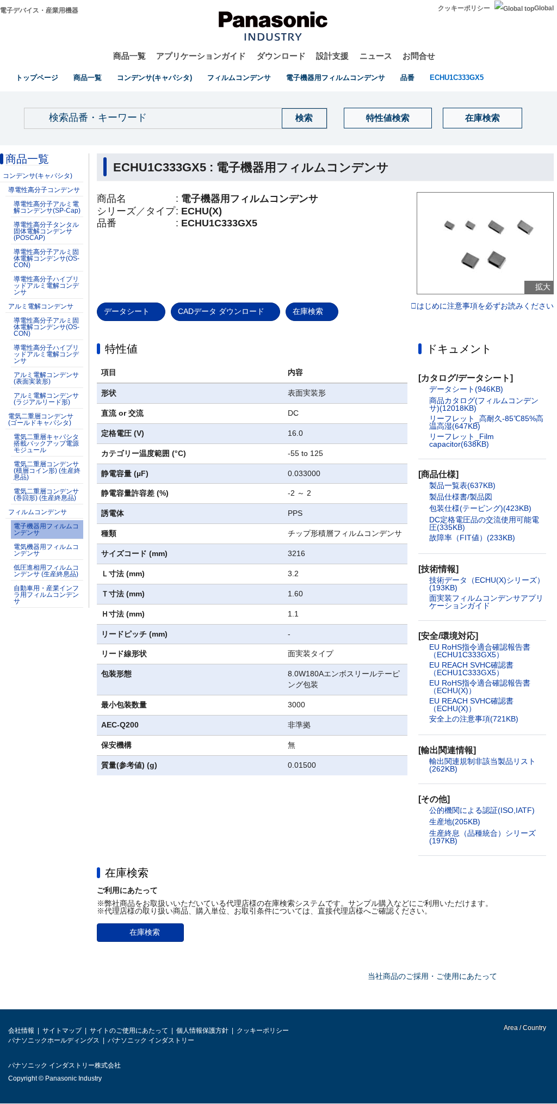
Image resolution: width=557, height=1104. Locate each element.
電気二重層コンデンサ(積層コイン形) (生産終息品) (47, 470)
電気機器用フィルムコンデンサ (46, 550)
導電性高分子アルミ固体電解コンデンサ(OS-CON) (46, 258)
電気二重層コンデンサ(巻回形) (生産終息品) (46, 495)
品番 (407, 77)
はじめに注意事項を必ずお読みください (485, 306)
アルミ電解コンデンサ (40, 306)
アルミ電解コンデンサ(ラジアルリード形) (46, 399)
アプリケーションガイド (201, 55)
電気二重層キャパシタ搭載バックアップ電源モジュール (46, 443)
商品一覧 (129, 55)
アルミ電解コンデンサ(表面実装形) (46, 378)
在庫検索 (482, 117)
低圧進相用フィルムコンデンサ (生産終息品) (46, 571)
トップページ (37, 77)
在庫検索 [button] (126, 872)
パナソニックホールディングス (54, 1040)
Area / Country (524, 1028)
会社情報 (21, 1030)
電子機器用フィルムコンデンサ (335, 77)
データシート (127, 311)
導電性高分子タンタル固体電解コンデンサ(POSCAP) (46, 231)
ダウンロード (281, 55)
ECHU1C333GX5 (457, 77)
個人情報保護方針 (202, 1030)
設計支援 (332, 55)
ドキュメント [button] (459, 348)
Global (544, 8)
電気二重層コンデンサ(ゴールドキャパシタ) (40, 419)
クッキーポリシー (464, 8)
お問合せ (419, 55)
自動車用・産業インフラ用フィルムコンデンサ (46, 594)
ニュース (376, 55)
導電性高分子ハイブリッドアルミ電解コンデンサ (46, 285)
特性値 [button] (121, 348)
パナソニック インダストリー (151, 1040)
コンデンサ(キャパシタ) (154, 77)
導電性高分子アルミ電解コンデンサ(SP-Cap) (47, 207)
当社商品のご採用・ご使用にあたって (432, 976)
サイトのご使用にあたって (129, 1030)
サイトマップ (62, 1030)
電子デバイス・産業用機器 (39, 10)
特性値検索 (388, 117)
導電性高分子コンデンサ (44, 190)
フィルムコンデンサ (239, 77)
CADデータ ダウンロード (221, 311)
